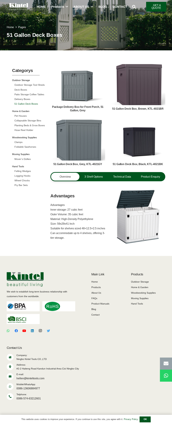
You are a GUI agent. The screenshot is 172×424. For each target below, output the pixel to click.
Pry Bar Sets (21, 185)
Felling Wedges (22, 171)
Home (94, 281)
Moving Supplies (21, 154)
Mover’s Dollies (22, 159)
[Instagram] (40, 331)
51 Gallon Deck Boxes (26, 103)
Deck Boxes (20, 89)
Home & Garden (20, 111)
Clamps (18, 142)
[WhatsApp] (8, 331)
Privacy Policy (131, 419)
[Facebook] (16, 331)
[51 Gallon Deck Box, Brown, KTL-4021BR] (138, 88)
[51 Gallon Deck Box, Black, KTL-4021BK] (138, 144)
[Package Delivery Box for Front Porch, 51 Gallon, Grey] (77, 88)
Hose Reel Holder (23, 130)
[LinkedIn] (32, 331)
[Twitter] (48, 331)
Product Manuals (100, 303)
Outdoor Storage (21, 80)
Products (96, 287)
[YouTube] (24, 331)
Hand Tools (18, 166)
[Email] (166, 364)
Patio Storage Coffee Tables (29, 94)
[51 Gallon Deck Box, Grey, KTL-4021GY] (77, 144)
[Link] (18, 6)
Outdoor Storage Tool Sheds (29, 85)
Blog (93, 309)
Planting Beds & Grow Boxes (29, 125)
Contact (95, 314)
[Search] (134, 7)
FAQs (94, 298)
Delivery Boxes (22, 99)
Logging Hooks (22, 175)
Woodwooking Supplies (24, 137)
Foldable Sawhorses (25, 146)
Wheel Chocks (22, 180)
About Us (96, 292)
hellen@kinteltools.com (30, 378)
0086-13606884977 (28, 388)
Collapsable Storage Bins (27, 120)
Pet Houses (20, 115)
